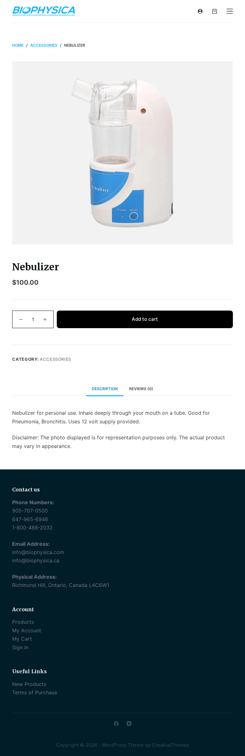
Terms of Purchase (34, 692)
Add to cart (145, 319)
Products (23, 622)
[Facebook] (116, 723)
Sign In (20, 647)
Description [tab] (105, 388)
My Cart (22, 639)
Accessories (55, 359)
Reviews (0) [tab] (141, 388)
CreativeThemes (170, 745)
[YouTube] (129, 723)
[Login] (200, 11)
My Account (26, 630)
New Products (29, 684)
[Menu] (229, 11)
